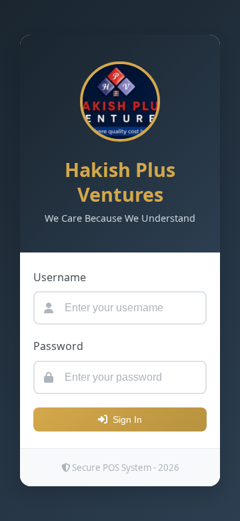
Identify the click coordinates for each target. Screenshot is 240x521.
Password (58, 346)
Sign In (127, 419)
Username (59, 277)
